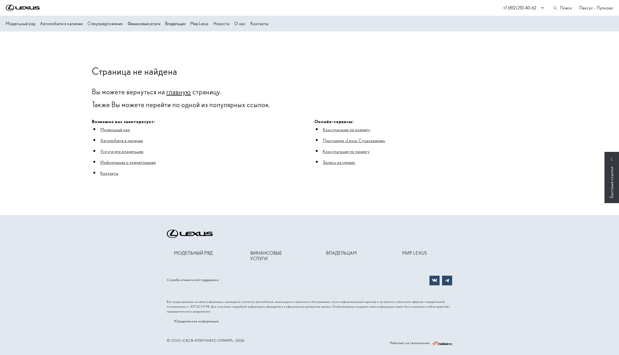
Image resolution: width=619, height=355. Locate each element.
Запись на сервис (339, 162)
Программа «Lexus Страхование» (354, 140)
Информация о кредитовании (128, 162)
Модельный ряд (20, 23)
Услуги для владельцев (121, 151)
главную (178, 91)
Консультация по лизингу (346, 151)
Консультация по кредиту (346, 129)
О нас (240, 23)
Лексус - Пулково (596, 7)
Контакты (260, 23)
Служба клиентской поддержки (193, 280)
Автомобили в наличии (61, 23)
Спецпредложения (105, 23)
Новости (221, 23)
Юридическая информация (196, 321)
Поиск (566, 7)
